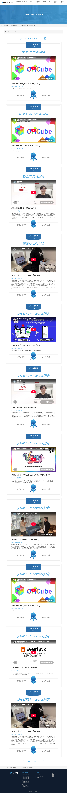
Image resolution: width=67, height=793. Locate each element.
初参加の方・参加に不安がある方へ (21, 2)
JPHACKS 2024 (26, 786)
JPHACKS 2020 (26, 781)
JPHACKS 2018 (26, 778)
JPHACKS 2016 (26, 776)
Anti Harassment (40, 776)
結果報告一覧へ (63, 2)
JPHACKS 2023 (26, 785)
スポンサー (31, 2)
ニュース (50, 2)
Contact (37, 777)
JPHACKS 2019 (26, 780)
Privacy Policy (39, 774)
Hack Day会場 (56, 2)
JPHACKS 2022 (26, 784)
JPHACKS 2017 (26, 777)
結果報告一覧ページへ (33, 761)
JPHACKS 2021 (26, 782)
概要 (12, 2)
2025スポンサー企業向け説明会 (41, 2)
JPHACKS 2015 (26, 774)
